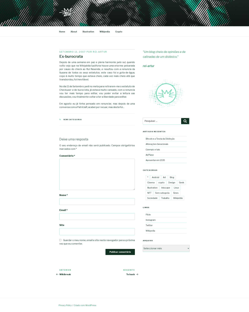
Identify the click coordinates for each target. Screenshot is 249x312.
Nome (63, 195)
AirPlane (150, 155)
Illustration (88, 31)
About (74, 31)
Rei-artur (100, 52)
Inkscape (165, 187)
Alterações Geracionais (157, 144)
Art (164, 177)
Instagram (151, 220)
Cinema (151, 182)
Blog (172, 177)
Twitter (149, 225)
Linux (176, 187)
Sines (176, 193)
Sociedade (152, 198)
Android (155, 177)
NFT (149, 193)
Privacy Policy (65, 305)
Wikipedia (105, 31)
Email (63, 210)
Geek (181, 182)
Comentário (67, 155)
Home (62, 31)
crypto (161, 182)
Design (171, 182)
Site (61, 225)
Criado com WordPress (85, 305)
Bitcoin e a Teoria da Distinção (160, 138)
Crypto (118, 31)
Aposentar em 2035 (155, 160)
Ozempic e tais (153, 149)
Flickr (148, 214)
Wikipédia (178, 198)
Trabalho (165, 198)
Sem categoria (72, 119)
